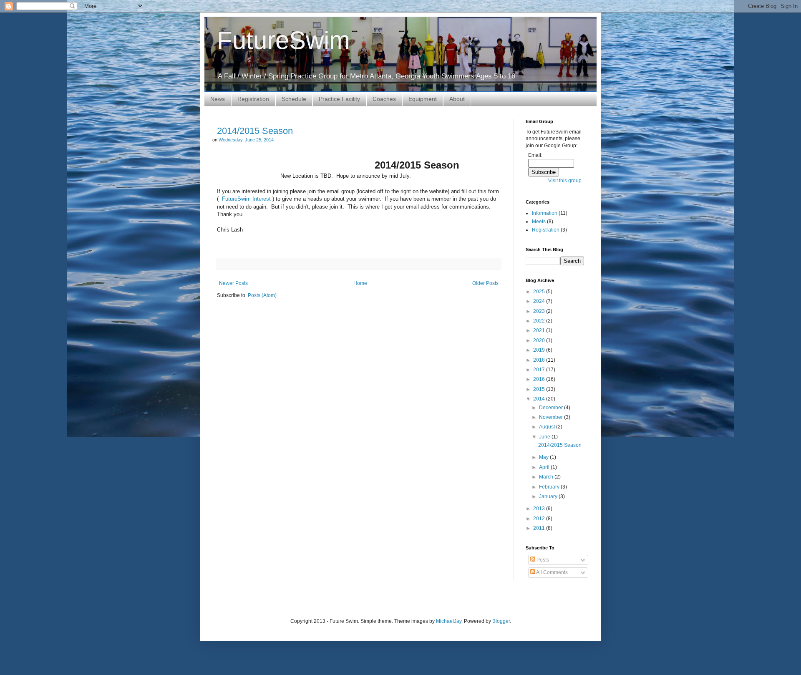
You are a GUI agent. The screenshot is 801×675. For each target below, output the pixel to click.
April (545, 467)
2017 (539, 370)
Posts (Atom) (262, 295)
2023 (539, 311)
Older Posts (485, 283)
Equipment (422, 99)
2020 (539, 340)
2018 (539, 360)
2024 (539, 301)
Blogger (501, 621)
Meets (539, 221)
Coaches (384, 99)
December (551, 408)
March (546, 477)
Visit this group (565, 181)
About (457, 99)
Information (544, 213)
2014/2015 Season (255, 131)
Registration (253, 99)
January (549, 496)
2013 (539, 508)
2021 (539, 330)
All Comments (551, 572)
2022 (539, 321)
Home (360, 283)
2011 (539, 528)
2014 (539, 399)
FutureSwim (283, 40)
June (545, 437)
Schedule (294, 99)
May (544, 457)
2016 (539, 379)
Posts (542, 560)
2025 (539, 292)
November (551, 417)
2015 (539, 389)
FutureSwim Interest (245, 199)
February (550, 487)
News (217, 99)
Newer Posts (233, 283)
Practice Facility (339, 99)
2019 (539, 350)
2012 (539, 518)
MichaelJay (448, 621)
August (547, 427)
